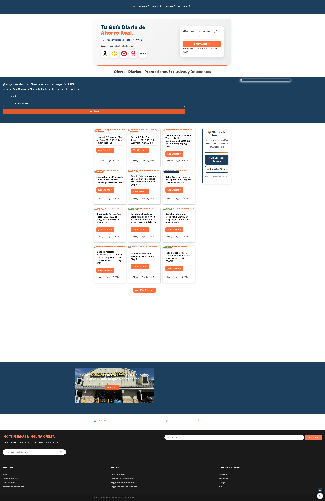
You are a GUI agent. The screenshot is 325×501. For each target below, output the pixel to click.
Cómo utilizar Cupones (122, 478)
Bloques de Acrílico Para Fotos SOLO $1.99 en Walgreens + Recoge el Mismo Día (108, 218)
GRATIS (155, 6)
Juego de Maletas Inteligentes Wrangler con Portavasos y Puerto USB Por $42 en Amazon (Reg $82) (109, 257)
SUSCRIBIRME (313, 437)
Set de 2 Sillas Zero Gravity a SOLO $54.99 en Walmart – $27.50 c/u (144, 140)
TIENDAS (143, 6)
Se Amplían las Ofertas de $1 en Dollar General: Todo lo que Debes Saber (109, 179)
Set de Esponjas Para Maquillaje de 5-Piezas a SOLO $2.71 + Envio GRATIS (177, 257)
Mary (101, 160)
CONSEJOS (168, 6)
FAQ (5, 474)
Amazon (223, 474)
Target (222, 482)
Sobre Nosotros (10, 478)
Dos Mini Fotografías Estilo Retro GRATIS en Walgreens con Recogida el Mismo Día (177, 218)
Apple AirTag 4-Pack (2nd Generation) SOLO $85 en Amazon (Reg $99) (209, 369)
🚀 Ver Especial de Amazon (217, 159)
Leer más (111, 387)
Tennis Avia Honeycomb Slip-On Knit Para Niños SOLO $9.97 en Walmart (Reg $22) (143, 180)
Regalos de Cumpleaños (123, 482)
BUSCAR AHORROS (202, 44)
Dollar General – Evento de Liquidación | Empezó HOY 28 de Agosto (178, 179)
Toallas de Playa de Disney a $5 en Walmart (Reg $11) (143, 256)
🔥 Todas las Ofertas (217, 169)
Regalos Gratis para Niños (124, 486)
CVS (221, 486)
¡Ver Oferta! (104, 150)
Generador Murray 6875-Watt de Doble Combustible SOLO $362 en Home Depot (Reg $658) (178, 141)
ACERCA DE (183, 6)
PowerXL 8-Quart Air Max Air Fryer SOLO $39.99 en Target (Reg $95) (109, 140)
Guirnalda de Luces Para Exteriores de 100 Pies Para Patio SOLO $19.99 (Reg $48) (213, 386)
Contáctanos (9, 482)
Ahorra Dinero (118, 474)
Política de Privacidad (13, 486)
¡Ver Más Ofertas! (144, 290)
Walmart (223, 478)
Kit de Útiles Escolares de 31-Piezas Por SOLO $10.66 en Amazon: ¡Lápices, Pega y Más (211, 402)
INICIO (133, 6)
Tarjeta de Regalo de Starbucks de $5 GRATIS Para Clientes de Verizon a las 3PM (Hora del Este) (143, 218)
